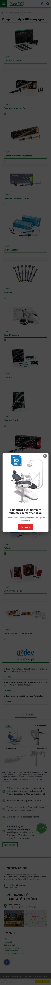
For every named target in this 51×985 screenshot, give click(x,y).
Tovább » (25, 527)
